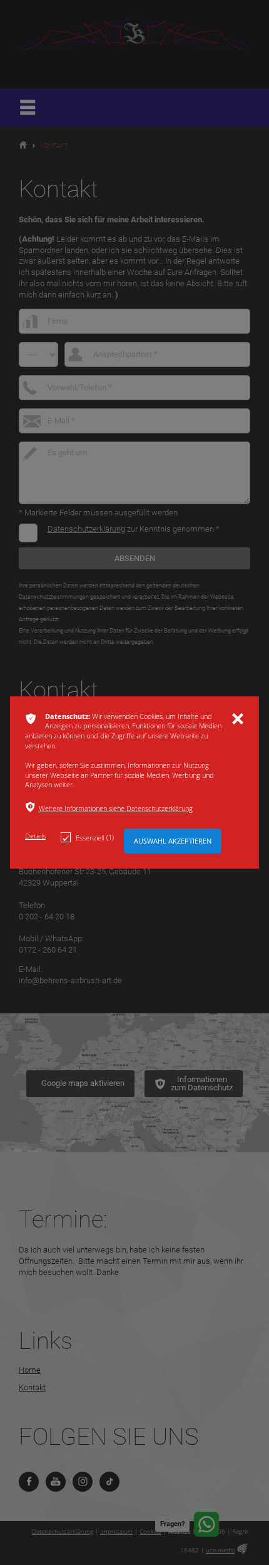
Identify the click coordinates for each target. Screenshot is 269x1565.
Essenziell (95, 837)
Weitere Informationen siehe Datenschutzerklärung (116, 808)
